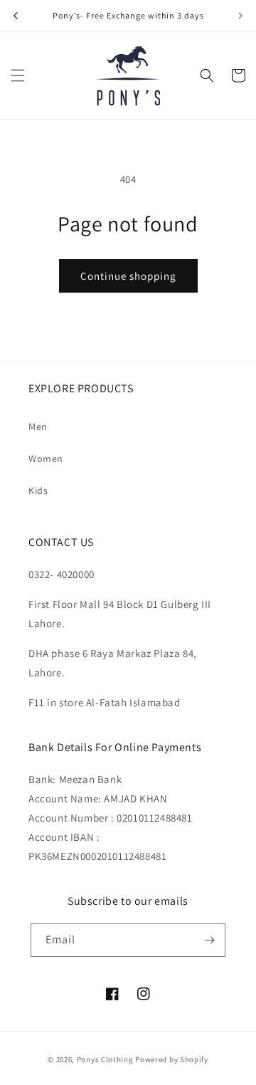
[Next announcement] (240, 15)
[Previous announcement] (15, 15)
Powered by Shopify (171, 1059)
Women (45, 458)
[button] (17, 75)
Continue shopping (128, 276)
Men (38, 426)
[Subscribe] (209, 940)
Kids (38, 490)
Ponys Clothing (105, 1059)
